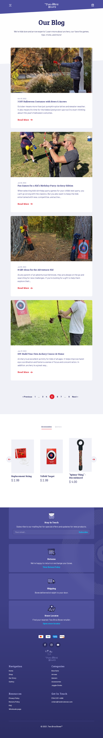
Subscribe (83, 532)
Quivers (54, 678)
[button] (9, 459)
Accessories (56, 682)
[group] (22, 462)
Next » (75, 396)
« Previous (27, 396)
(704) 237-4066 (57, 698)
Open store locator (51, 623)
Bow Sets (55, 671)
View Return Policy (51, 567)
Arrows (54, 674)
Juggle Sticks (57, 685)
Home (11, 671)
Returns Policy (14, 702)
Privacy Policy (14, 698)
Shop (11, 674)
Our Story (12, 678)
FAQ (10, 705)
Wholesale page (15, 709)
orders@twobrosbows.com (62, 702)
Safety (11, 682)
